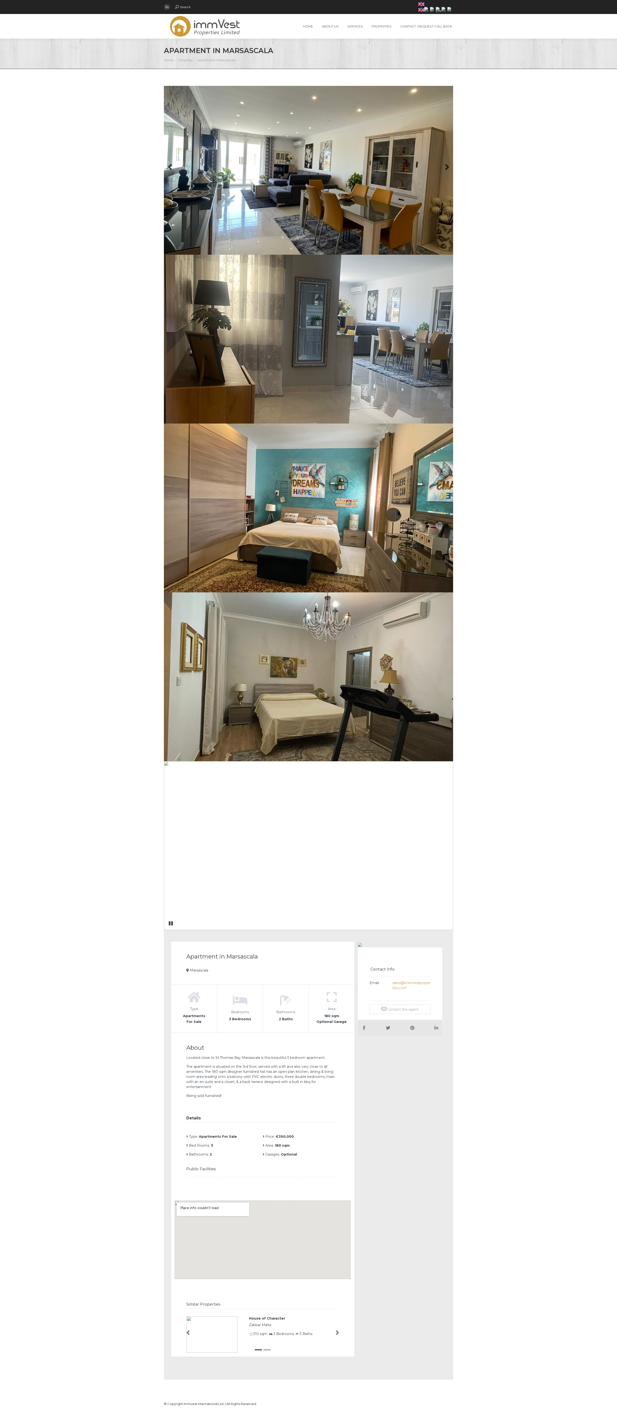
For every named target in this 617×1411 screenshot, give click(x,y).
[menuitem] (308, 26)
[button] (188, 1332)
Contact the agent (402, 1009)
